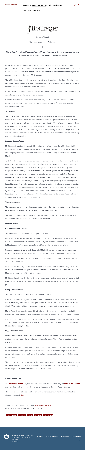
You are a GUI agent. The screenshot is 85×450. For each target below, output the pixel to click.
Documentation (52, 437)
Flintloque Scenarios (44, 405)
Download (65, 437)
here (23, 395)
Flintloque (22, 415)
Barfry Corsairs (48, 415)
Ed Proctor (38, 415)
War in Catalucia (11, 415)
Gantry (39, 437)
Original (29, 415)
